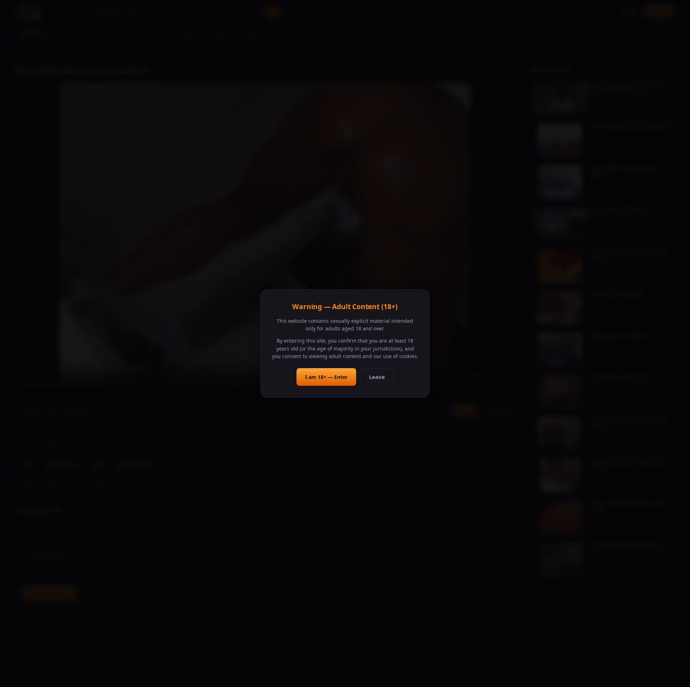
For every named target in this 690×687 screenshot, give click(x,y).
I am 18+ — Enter (326, 377)
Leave (377, 376)
